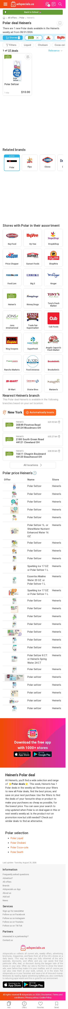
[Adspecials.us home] (22, 4)
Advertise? (8, 878)
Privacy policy (31, 997)
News (5, 900)
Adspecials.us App (12, 889)
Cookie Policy (45, 997)
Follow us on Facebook (14, 914)
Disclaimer (46, 995)
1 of (10, 50)
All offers (12, 18)
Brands (6, 885)
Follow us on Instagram (14, 918)
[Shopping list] (53, 4)
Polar (21, 18)
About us (7, 893)
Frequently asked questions (16, 874)
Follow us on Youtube (13, 922)
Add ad (6, 896)
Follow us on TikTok (12, 925)
